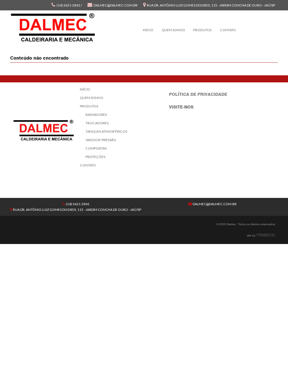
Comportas (96, 148)
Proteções (95, 157)
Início (148, 30)
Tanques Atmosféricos (106, 131)
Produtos (202, 30)
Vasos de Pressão (101, 140)
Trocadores (97, 123)
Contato (228, 30)
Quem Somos (173, 30)
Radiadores (96, 114)
